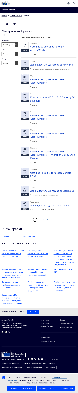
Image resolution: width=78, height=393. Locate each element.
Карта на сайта (66, 328)
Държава (5, 40)
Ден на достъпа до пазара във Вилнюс (51, 64)
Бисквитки (53, 363)
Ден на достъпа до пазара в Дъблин (50, 205)
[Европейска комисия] (6, 3)
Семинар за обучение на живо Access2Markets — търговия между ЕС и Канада (52, 155)
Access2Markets (8, 320)
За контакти (54, 359)
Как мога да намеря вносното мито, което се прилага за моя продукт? (37, 253)
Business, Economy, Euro (50, 341)
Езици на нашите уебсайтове (34, 363)
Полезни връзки (28, 236)
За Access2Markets (67, 324)
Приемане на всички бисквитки (22, 388)
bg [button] (68, 3)
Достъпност (50, 367)
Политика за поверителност (12, 367)
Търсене (73, 3)
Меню (74, 11)
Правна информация (34, 367)
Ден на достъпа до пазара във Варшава (52, 190)
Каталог (4, 15)
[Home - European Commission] (15, 354)
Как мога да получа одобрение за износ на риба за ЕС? (11, 285)
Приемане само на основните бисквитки (56, 388)
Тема (3, 50)
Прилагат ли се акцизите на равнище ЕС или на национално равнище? (38, 272)
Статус (4, 59)
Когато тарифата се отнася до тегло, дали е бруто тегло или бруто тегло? (13, 253)
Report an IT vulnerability (11, 363)
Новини (6, 236)
